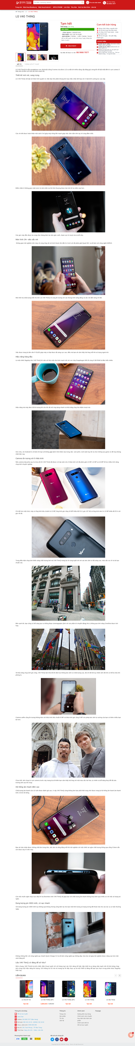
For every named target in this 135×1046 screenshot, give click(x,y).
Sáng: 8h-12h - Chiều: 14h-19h (33, 1030)
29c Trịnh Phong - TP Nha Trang (32, 1027)
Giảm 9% (44, 995)
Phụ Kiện (74, 7)
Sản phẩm (63, 1016)
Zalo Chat (20, 1016)
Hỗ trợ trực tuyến (22, 1014)
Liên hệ (93, 7)
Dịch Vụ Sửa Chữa (84, 7)
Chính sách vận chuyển (84, 1016)
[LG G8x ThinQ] (110, 992)
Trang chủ (18, 7)
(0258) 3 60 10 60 (38, 1022)
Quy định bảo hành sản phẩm (84, 1019)
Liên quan (21, 975)
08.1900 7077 (82, 52)
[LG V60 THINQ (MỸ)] (47, 992)
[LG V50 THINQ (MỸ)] (68, 992)
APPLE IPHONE (58, 7)
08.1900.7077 (111, 3)
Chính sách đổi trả (83, 1022)
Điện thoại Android (44, 7)
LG (26, 11)
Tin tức (62, 1018)
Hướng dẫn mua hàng (84, 1014)
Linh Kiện (67, 7)
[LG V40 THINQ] (21, 57)
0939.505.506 (32, 1025)
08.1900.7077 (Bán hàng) (30, 1019)
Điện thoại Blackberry (30, 7)
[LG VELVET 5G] (26, 992)
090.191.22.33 (27, 1022)
